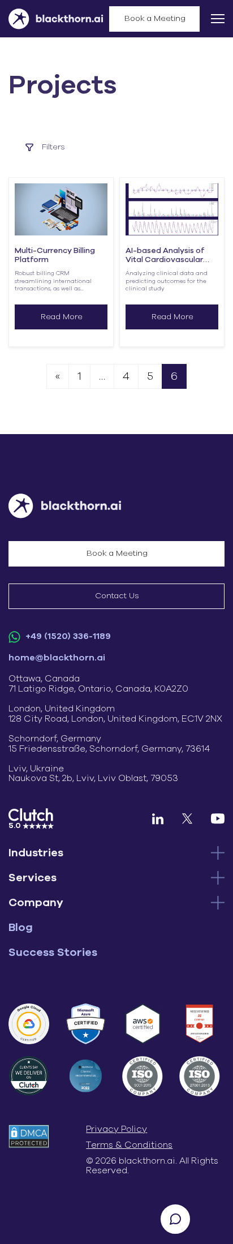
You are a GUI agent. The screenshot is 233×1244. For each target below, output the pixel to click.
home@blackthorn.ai (56, 657)
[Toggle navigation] (218, 18)
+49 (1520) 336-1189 (67, 636)
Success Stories (52, 952)
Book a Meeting (154, 19)
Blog (20, 927)
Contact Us (117, 596)
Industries (35, 853)
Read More (62, 317)
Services (32, 877)
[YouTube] (218, 818)
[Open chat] (175, 1219)
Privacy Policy (116, 1129)
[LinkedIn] (157, 818)
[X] (187, 818)
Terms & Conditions (129, 1144)
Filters (53, 147)
